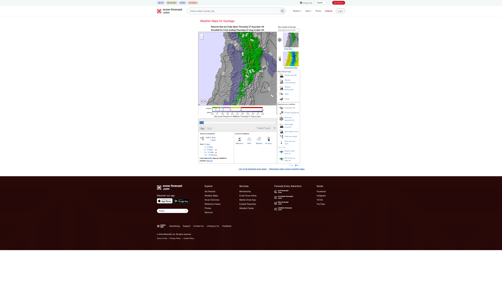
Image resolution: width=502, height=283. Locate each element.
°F (298, 165)
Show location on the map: (287, 27)
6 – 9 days (208, 149)
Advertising (174, 225)
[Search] (282, 10)
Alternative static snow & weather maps (287, 169)
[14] (292, 120)
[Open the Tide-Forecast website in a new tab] (182, 2)
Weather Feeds (246, 208)
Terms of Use (162, 238)
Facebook (321, 191)
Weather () (291, 75)
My (328, 11)
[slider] (201, 122)
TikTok (320, 199)
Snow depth (289, 125)
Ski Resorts (210, 191)
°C (292, 165)
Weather (296, 11)
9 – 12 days (209, 152)
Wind (249, 143)
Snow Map (288, 48)
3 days (213, 137)
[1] (290, 153)
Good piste (288, 108)
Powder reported (290, 112)
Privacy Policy (175, 238)
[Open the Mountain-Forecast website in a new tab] (172, 2)
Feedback (226, 225)
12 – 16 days (209, 154)
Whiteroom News (213, 203)
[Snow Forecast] (169, 10)
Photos (318, 11)
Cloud (287, 99)
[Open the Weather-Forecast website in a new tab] (192, 2)
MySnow (209, 212)
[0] (294, 108)
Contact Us (198, 225)
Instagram (321, 195)
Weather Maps (211, 195)
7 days (213, 140)
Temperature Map (290, 67)
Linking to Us (213, 225)
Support (186, 225)
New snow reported (288, 118)
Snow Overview (212, 199)
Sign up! (210, 161)
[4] (290, 160)
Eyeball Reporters (247, 203)
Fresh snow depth (291, 136)
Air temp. (268, 143)
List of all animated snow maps (253, 169)
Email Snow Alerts (247, 195)
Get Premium (338, 3)
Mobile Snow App (247, 199)
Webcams (239, 143)
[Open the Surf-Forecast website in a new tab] (161, 2)
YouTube (321, 203)
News (308, 11)
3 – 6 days (208, 147)
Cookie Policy (189, 238)
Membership (245, 191)
